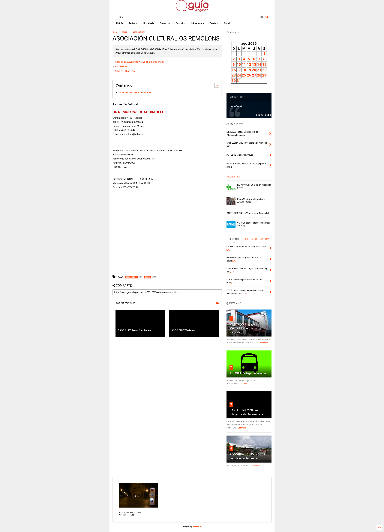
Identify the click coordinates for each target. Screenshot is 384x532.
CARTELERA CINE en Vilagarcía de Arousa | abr (248, 213)
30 (234, 81)
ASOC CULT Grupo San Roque (134, 330)
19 (249, 70)
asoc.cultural (139, 32)
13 (254, 64)
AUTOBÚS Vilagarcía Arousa (248, 373)
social (124, 32)
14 (259, 64)
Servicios (180, 23)
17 (239, 70)
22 (264, 70)
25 (244, 75)
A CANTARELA (122, 66)
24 (239, 75)
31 (239, 81)
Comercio (165, 23)
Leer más (264, 343)
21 (259, 70)
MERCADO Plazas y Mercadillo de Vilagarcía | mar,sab (246, 328)
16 (234, 70)
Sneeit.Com (197, 526)
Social (227, 23)
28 (259, 75)
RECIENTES (233, 176)
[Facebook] (262, 17)
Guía (120, 23)
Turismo (133, 23)
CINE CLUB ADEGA (125, 71)
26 (249, 75)
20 (254, 70)
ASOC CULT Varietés (183, 330)
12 (249, 64)
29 (264, 75)
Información (197, 23)
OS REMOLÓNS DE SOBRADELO (134, 92)
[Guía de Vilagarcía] (192, 10)
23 (234, 75)
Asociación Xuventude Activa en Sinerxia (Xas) (139, 61)
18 (244, 70)
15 (264, 64)
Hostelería (148, 23)
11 (244, 64)
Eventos (214, 23)
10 (239, 64)
